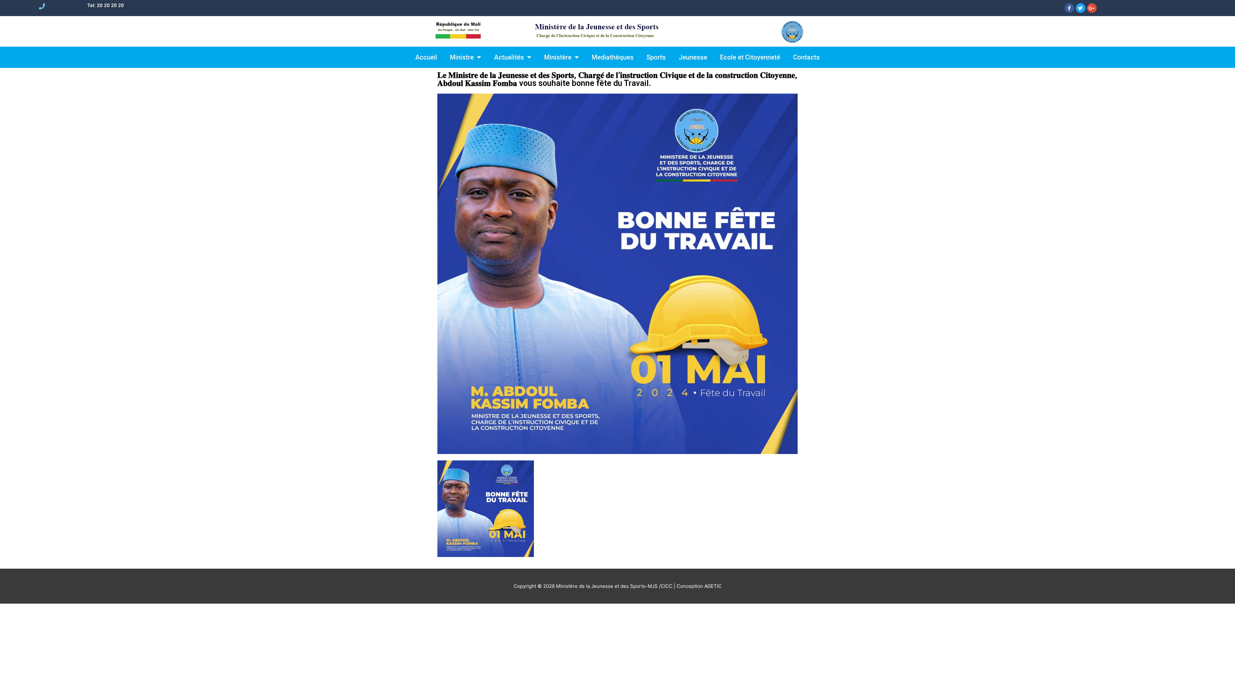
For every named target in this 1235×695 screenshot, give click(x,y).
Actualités (509, 57)
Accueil (426, 57)
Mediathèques (613, 57)
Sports (656, 57)
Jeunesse (693, 57)
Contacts (806, 57)
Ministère (558, 57)
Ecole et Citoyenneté (750, 57)
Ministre (462, 57)
